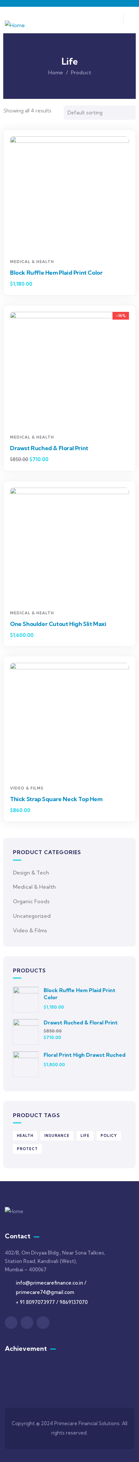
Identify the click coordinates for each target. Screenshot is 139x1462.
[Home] (15, 25)
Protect (27, 1149)
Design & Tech (31, 872)
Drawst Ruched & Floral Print (49, 448)
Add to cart (72, 243)
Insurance (57, 1135)
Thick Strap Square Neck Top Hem (56, 799)
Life (85, 1135)
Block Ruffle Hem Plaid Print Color (56, 272)
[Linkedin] (43, 1322)
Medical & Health (32, 261)
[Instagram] (27, 1322)
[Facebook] (11, 1322)
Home (55, 72)
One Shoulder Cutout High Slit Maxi (58, 624)
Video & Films (27, 788)
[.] (114, 20)
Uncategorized (32, 916)
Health (25, 1135)
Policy (109, 1135)
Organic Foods (31, 901)
